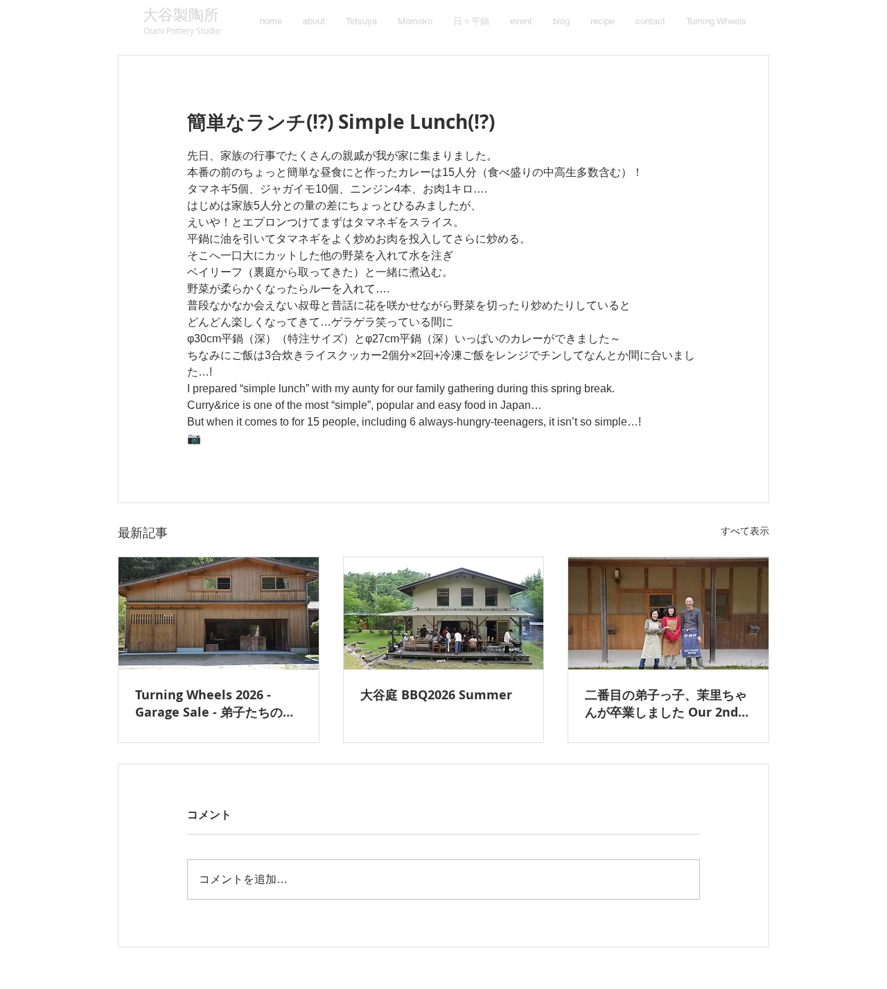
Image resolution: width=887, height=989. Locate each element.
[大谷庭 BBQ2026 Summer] (444, 613)
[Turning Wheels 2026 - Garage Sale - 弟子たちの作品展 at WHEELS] (218, 613)
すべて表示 (745, 530)
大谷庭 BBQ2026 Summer (436, 694)
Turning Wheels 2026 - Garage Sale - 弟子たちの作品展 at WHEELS (215, 703)
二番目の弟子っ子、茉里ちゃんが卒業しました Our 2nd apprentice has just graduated (666, 703)
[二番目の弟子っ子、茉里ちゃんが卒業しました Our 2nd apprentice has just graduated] (668, 613)
